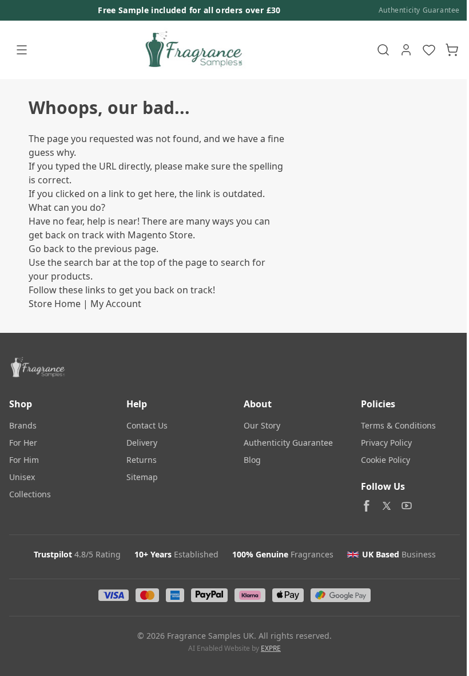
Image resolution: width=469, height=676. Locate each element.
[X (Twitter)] (386, 506)
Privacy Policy (386, 442)
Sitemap (142, 476)
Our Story (262, 425)
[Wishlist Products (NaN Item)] (429, 50)
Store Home (55, 303)
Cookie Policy (385, 459)
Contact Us (147, 425)
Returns (141, 459)
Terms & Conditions (398, 425)
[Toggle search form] (383, 50)
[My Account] (406, 50)
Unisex (22, 476)
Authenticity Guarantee (419, 10)
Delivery (141, 442)
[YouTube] (406, 506)
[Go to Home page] (192, 49)
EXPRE (271, 648)
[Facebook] (366, 506)
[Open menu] (21, 49)
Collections (30, 494)
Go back (46, 248)
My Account (115, 303)
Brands (23, 425)
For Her (23, 442)
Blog (252, 459)
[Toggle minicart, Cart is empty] (452, 50)
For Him (24, 459)
